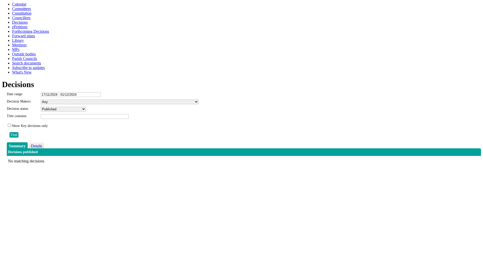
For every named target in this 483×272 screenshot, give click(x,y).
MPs (15, 49)
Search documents (26, 63)
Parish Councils (24, 58)
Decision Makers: (19, 101)
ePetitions (19, 27)
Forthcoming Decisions (30, 31)
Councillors (21, 18)
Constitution (21, 13)
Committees (21, 9)
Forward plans (23, 36)
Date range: (15, 94)
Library (18, 40)
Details (36, 146)
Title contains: (17, 116)
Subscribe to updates (28, 67)
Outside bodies (24, 54)
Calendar (19, 4)
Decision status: (18, 109)
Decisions (20, 22)
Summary (17, 146)
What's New (22, 72)
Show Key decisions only (30, 126)
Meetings (19, 45)
